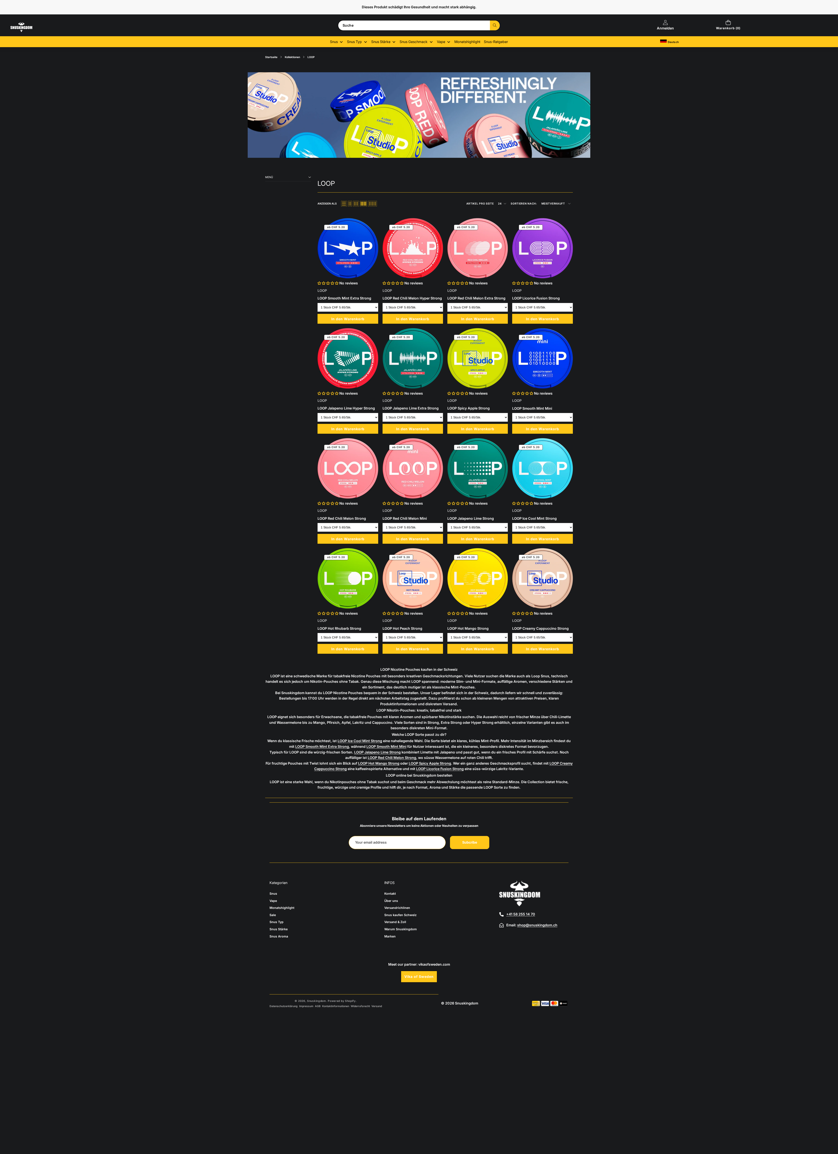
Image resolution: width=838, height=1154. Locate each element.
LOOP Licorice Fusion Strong (440, 769)
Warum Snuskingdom (400, 929)
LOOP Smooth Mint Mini (386, 746)
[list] (344, 203)
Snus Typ (276, 922)
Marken (390, 936)
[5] (372, 203)
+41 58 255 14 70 (520, 914)
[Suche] (495, 25)
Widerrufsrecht (360, 1006)
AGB (318, 1006)
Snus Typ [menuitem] (354, 42)
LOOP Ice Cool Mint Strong (360, 741)
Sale (273, 915)
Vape (273, 901)
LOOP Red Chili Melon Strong (392, 757)
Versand (376, 1006)
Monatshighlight (282, 908)
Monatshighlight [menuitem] (467, 42)
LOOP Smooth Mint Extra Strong (322, 746)
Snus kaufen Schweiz (400, 915)
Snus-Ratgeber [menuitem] (496, 42)
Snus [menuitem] (334, 42)
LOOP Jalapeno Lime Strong (377, 752)
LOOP (322, 290)
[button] (728, 25)
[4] (363, 203)
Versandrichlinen (397, 908)
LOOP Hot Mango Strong (378, 763)
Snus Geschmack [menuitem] (414, 42)
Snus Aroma (279, 936)
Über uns (391, 901)
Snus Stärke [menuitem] (380, 42)
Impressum (306, 1006)
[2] (350, 203)
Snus (273, 893)
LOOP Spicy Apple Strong (430, 763)
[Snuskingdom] (30, 31)
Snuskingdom (316, 1001)
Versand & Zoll (395, 922)
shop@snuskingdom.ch (537, 925)
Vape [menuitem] (441, 42)
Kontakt (390, 893)
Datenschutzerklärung (284, 1006)
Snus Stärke (279, 929)
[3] (356, 203)
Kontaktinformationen (335, 1006)
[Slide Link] (419, 115)
